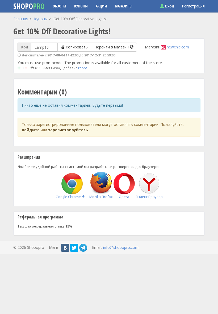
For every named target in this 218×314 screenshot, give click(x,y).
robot (82, 68)
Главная (20, 18)
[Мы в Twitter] (74, 248)
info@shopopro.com (121, 247)
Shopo (29, 6)
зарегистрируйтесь (68, 129)
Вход (169, 6)
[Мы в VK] (65, 248)
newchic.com (178, 46)
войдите (31, 129)
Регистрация (193, 6)
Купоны (81, 6)
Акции (101, 6)
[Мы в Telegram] (83, 248)
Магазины (123, 6)
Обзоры (59, 6)
